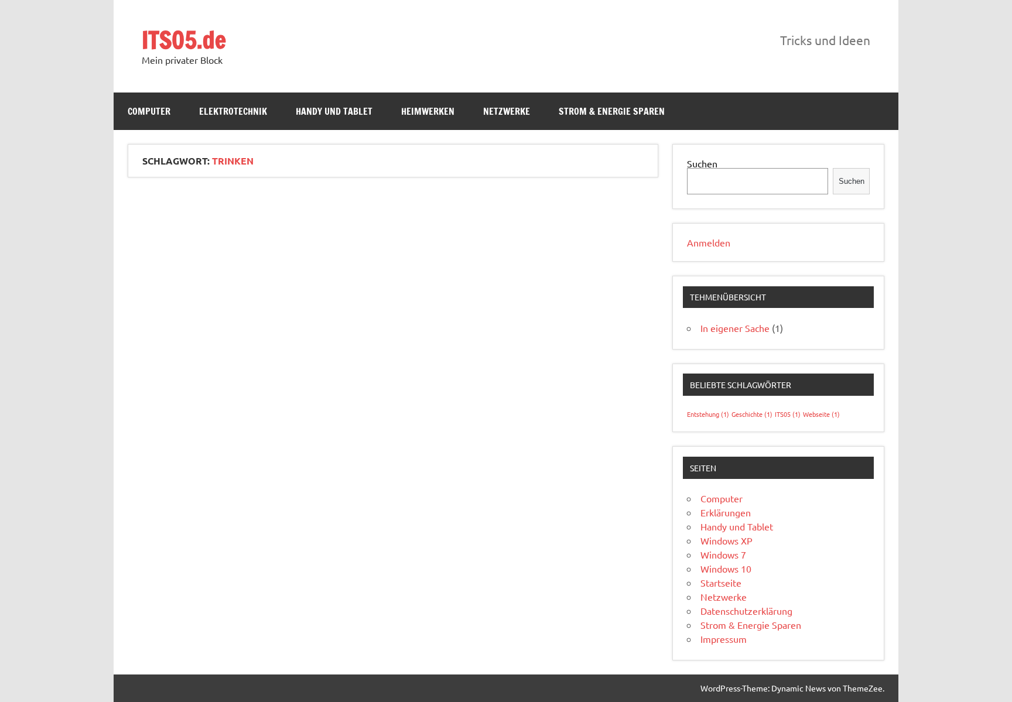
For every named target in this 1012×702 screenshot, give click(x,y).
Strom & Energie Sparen (612, 111)
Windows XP (726, 540)
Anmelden (708, 242)
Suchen (702, 163)
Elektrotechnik (233, 111)
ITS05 (788, 414)
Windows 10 (725, 568)
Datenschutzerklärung (746, 611)
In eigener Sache (735, 328)
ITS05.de (184, 39)
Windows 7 (723, 554)
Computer (149, 111)
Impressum (723, 639)
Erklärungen (725, 512)
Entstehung (708, 414)
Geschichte (751, 414)
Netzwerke (506, 111)
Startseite (720, 582)
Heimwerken (427, 111)
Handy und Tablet (334, 111)
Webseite (821, 414)
